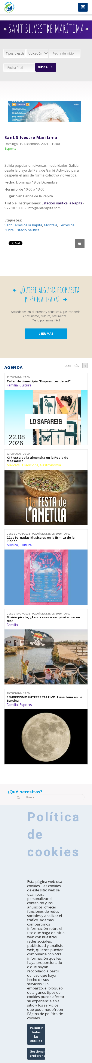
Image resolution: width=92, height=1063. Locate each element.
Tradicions (29, 465)
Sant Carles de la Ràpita (23, 225)
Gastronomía (50, 465)
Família (12, 385)
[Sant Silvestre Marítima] (44, 112)
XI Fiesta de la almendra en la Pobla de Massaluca (37, 459)
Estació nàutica (27, 230)
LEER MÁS (46, 333)
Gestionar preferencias (37, 1053)
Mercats (13, 465)
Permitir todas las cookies (36, 1034)
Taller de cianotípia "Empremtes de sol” (39, 381)
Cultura (25, 385)
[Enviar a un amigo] (80, 243)
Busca (43, 67)
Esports (25, 704)
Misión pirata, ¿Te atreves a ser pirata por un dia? (43, 618)
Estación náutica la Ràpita (61, 203)
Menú (83, 7)
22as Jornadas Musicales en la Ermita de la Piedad (40, 539)
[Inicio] (23, 7)
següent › (85, 365)
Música (12, 545)
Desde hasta (38, 533)
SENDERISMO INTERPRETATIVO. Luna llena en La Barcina (44, 698)
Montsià (50, 225)
